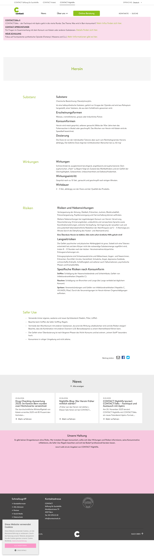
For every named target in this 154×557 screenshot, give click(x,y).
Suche (135, 14)
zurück (23, 50)
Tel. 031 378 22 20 (51, 515)
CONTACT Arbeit (49, 2)
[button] (20, 550)
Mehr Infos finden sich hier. (109, 23)
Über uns (61, 13)
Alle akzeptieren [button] (20, 546)
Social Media (18, 514)
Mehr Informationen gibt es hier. (82, 36)
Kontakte (124, 14)
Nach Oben (136, 534)
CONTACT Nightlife (67, 2)
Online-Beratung (86, 13)
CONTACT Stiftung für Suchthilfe (26, 2)
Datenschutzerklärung (19, 541)
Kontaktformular (20, 504)
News (43, 13)
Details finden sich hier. (87, 30)
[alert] (20, 537)
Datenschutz (18, 517)
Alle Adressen (18, 507)
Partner (16, 510)
